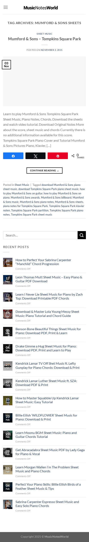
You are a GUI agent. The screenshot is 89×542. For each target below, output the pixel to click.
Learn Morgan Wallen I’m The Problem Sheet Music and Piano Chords (47, 469)
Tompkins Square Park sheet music (31, 214)
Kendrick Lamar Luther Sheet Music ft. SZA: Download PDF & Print (46, 383)
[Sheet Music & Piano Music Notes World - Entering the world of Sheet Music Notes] (44, 7)
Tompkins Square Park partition (29, 210)
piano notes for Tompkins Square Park (25, 206)
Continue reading (44, 170)
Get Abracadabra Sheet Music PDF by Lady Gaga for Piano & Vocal (50, 452)
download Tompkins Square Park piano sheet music (48, 189)
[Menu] (5, 7)
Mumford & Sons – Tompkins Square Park (44, 38)
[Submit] (82, 235)
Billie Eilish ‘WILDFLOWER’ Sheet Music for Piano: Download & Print (46, 417)
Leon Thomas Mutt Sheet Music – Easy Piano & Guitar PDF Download (49, 279)
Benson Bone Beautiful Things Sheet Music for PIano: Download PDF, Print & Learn (48, 331)
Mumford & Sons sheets (69, 201)
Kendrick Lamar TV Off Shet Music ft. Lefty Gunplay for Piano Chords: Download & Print (48, 365)
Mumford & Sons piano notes (37, 201)
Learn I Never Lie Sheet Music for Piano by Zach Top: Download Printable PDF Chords (49, 296)
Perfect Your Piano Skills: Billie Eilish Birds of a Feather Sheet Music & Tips (48, 486)
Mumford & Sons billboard (56, 197)
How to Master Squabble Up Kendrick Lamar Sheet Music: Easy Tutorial (47, 400)
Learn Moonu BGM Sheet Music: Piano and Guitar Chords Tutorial (46, 434)
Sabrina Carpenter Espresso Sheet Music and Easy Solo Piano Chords (47, 504)
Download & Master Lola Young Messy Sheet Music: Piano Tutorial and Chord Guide (47, 313)
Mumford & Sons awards (25, 197)
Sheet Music (44, 33)
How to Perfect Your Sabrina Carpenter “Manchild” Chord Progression (43, 262)
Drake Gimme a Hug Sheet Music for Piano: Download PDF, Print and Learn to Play (46, 348)
